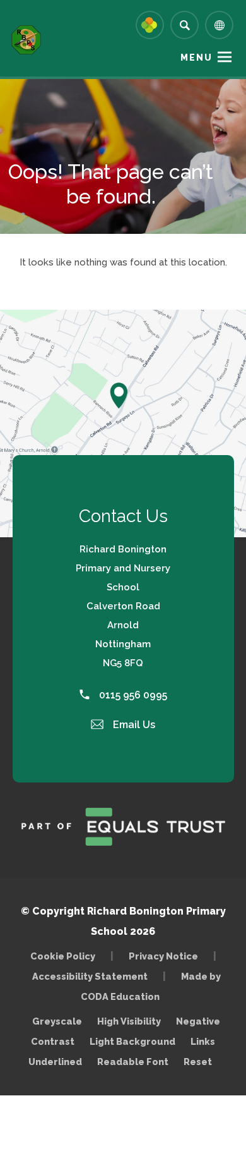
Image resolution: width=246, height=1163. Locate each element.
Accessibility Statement (90, 976)
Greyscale (57, 1021)
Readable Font (132, 1061)
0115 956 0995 (132, 695)
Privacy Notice (163, 956)
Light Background (132, 1041)
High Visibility (129, 1021)
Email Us (132, 725)
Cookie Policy (62, 956)
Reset (198, 1061)
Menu (196, 57)
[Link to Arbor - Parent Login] (150, 25)
